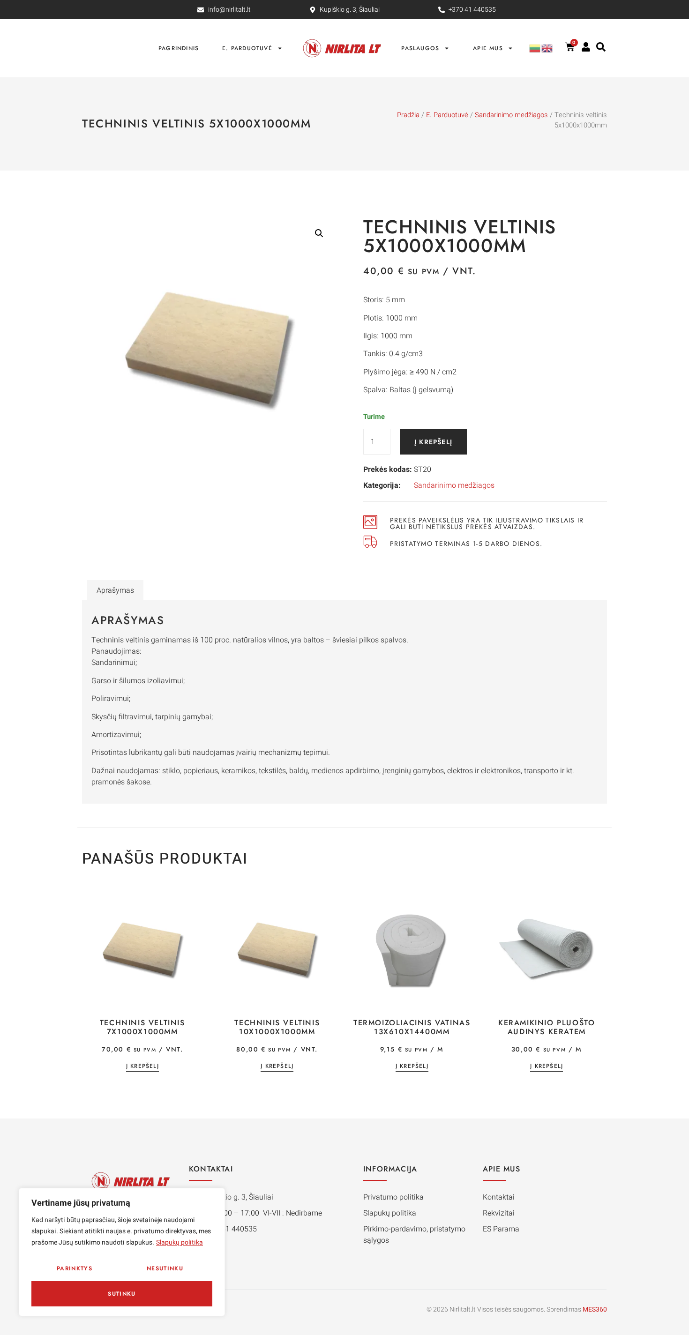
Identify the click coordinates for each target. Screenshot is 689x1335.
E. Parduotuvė (247, 48)
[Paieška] (601, 47)
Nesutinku (165, 1268)
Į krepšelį (433, 442)
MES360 (595, 1309)
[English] (547, 48)
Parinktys (74, 1268)
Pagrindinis (178, 48)
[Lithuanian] (535, 48)
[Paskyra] (586, 47)
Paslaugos (420, 48)
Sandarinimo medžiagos (511, 115)
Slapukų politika (179, 1242)
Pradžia (408, 115)
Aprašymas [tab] (115, 590)
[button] (319, 233)
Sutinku (121, 1294)
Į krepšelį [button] (142, 1066)
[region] (122, 1252)
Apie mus (488, 48)
